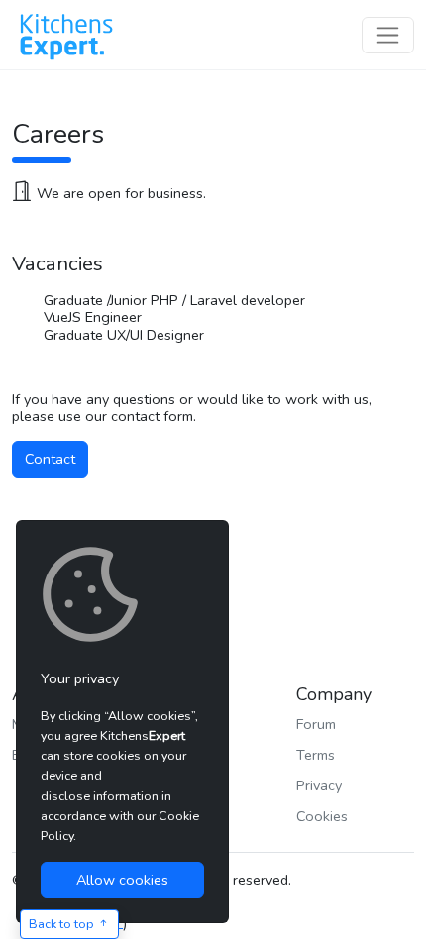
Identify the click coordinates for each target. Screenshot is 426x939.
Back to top (63, 923)
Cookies (322, 816)
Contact (50, 459)
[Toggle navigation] (388, 35)
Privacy (319, 785)
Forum (316, 724)
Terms (315, 755)
